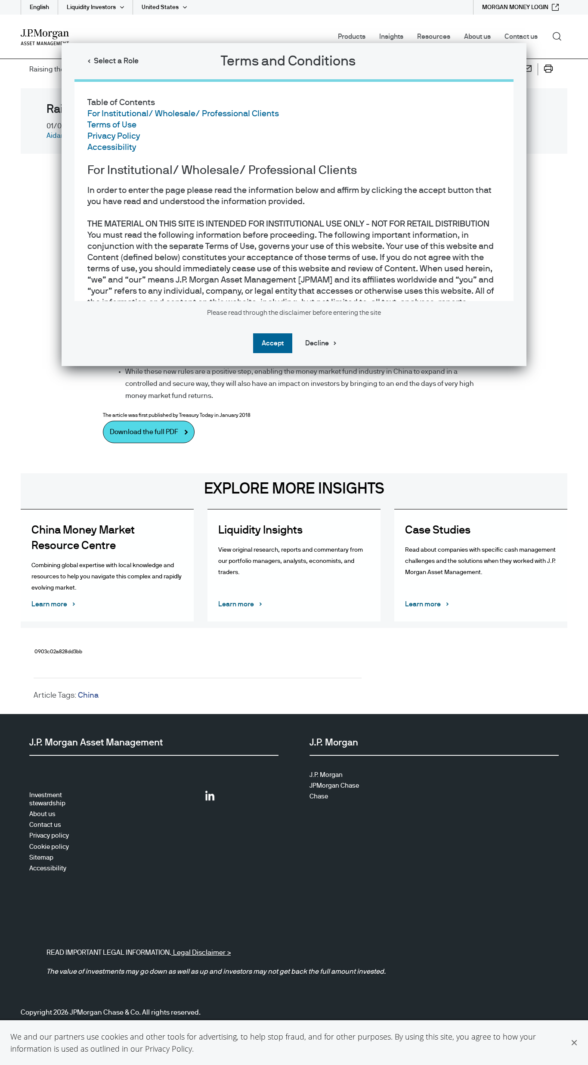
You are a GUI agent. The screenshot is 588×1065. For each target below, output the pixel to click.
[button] (574, 1042)
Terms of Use (111, 125)
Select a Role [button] (116, 61)
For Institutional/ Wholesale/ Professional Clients (183, 113)
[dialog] (294, 532)
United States (160, 7)
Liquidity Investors (91, 7)
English (39, 7)
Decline (317, 343)
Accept (273, 343)
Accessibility (111, 147)
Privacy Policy (168, 1048)
